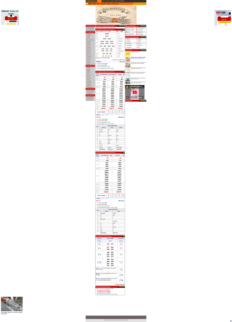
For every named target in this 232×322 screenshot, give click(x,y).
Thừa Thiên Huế (105, 155)
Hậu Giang (89, 56)
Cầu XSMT (104, 202)
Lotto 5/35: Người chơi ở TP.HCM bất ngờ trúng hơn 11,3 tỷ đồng (138, 78)
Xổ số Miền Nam (99, 71)
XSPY (118, 211)
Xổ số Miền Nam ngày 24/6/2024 (103, 291)
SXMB (112, 68)
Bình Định (88, 67)
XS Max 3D (98, 236)
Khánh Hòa (89, 75)
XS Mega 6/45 (139, 45)
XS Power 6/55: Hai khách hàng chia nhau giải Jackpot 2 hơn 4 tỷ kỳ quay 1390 (138, 73)
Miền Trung (107, 27)
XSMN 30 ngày (121, 117)
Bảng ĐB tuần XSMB (130, 34)
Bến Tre (88, 53)
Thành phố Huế (89, 87)
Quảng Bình (89, 81)
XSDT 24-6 (110, 149)
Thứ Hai (109, 236)
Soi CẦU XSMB (112, 27)
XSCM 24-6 (119, 149)
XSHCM (103, 127)
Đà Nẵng (88, 70)
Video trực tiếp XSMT (89, 100)
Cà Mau (120, 74)
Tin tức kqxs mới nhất (135, 51)
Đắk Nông (89, 72)
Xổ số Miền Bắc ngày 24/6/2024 (103, 290)
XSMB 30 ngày (121, 59)
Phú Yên (88, 79)
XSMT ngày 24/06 (108, 152)
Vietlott (138, 47)
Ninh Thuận (89, 78)
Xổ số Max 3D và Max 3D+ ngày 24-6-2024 (105, 294)
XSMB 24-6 (98, 61)
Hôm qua (144, 3)
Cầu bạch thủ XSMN (106, 122)
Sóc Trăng (89, 61)
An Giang (88, 35)
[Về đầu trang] (231, 321)
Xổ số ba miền (100, 286)
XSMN (94, 3)
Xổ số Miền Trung (100, 152)
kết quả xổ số (104, 207)
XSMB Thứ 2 (102, 31)
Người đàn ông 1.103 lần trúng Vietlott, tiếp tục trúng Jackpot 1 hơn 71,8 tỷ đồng (138, 63)
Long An (88, 59)
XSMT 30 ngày (121, 200)
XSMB (90, 3)
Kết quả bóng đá (140, 34)
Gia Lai (88, 73)
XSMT (98, 3)
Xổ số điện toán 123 (90, 90)
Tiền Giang (89, 44)
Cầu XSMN (104, 119)
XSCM (120, 127)
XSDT (112, 127)
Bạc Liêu (88, 50)
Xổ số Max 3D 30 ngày (119, 284)
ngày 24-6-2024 (103, 236)
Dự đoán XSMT (104, 204)
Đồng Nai (88, 41)
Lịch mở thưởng (140, 29)
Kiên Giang (89, 58)
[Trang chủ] (87, 3)
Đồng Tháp (111, 74)
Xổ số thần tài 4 (89, 93)
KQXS (102, 123)
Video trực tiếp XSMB (89, 97)
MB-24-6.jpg (122, 61)
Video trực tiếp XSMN (89, 98)
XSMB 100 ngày (116, 59)
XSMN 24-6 (98, 117)
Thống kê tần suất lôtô (130, 29)
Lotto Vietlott (129, 47)
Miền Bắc (98, 27)
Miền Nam (102, 27)
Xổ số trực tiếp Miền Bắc (90, 27)
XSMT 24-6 (98, 200)
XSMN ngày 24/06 (107, 71)
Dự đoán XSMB (104, 65)
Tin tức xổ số (128, 50)
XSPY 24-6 (115, 232)
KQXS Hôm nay (137, 3)
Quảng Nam (89, 84)
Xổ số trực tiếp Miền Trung (90, 30)
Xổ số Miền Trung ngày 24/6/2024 (104, 292)
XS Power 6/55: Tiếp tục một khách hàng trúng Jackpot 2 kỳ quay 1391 (138, 68)
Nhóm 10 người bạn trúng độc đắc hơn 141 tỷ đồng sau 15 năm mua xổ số (138, 82)
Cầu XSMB (104, 63)
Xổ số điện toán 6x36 (90, 92)
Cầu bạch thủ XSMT (106, 205)
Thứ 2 (97, 73)
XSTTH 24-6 (103, 232)
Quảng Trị (88, 85)
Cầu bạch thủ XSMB (106, 66)
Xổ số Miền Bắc (99, 29)
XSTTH (106, 211)
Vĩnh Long (89, 47)
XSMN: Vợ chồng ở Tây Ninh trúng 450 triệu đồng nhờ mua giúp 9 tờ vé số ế (138, 58)
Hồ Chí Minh (103, 74)
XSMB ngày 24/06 (106, 29)
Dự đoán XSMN (104, 120)
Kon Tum (88, 76)
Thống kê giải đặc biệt (141, 27)
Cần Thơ (88, 38)
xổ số (102, 68)
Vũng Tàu (88, 64)
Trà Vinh (88, 62)
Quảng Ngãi (89, 82)
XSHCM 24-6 (102, 149)
